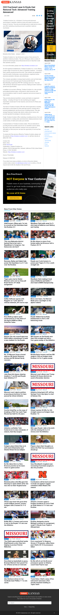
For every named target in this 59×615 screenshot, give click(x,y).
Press (46, 144)
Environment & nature (50, 133)
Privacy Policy (32, 606)
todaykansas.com (25, 613)
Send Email (9, 144)
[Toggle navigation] (56, 2)
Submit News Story (51, 48)
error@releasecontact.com (23, 163)
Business (47, 135)
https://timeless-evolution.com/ (19, 136)
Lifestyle (47, 142)
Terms (25, 606)
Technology (48, 140)
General (47, 146)
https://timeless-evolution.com (29, 65)
